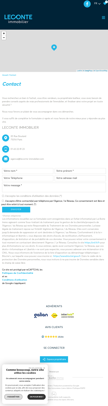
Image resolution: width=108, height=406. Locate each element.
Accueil (5, 75)
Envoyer (16, 209)
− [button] (4, 37)
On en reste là (35, 368)
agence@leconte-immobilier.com (27, 159)
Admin (69, 388)
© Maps (88, 71)
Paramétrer (13, 396)
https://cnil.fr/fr (92, 243)
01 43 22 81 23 (18, 149)
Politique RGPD (79, 388)
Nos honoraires (54, 388)
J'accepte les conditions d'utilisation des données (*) (33, 196)
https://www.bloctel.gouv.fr (66, 256)
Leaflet (79, 71)
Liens (63, 388)
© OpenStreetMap (100, 71)
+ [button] (4, 33)
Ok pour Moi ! (36, 396)
